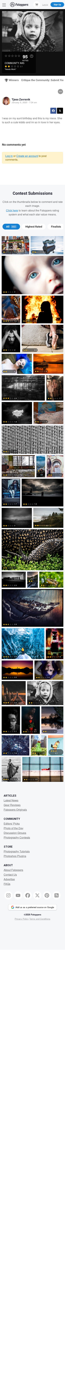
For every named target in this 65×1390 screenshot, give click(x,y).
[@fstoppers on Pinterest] (47, 895)
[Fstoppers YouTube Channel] (18, 895)
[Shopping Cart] (36, 4)
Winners (12, 80)
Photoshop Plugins (15, 856)
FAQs (7, 884)
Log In (45, 4)
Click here (12, 210)
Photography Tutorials (17, 851)
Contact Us (10, 874)
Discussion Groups (15, 833)
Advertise (9, 879)
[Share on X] (60, 111)
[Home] (19, 4)
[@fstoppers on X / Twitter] (37, 895)
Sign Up (57, 4)
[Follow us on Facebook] (28, 895)
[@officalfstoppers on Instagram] (8, 895)
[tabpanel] (32, 509)
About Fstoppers (13, 870)
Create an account (27, 156)
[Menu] (4, 4)
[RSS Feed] (56, 895)
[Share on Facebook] (53, 111)
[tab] (11, 226)
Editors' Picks (12, 823)
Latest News (11, 800)
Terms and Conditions (39, 918)
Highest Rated (33, 227)
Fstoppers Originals (15, 809)
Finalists (56, 227)
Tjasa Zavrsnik (21, 99)
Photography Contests (17, 837)
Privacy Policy (22, 918)
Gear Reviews (12, 805)
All (11, 227)
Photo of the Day (13, 828)
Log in (9, 156)
